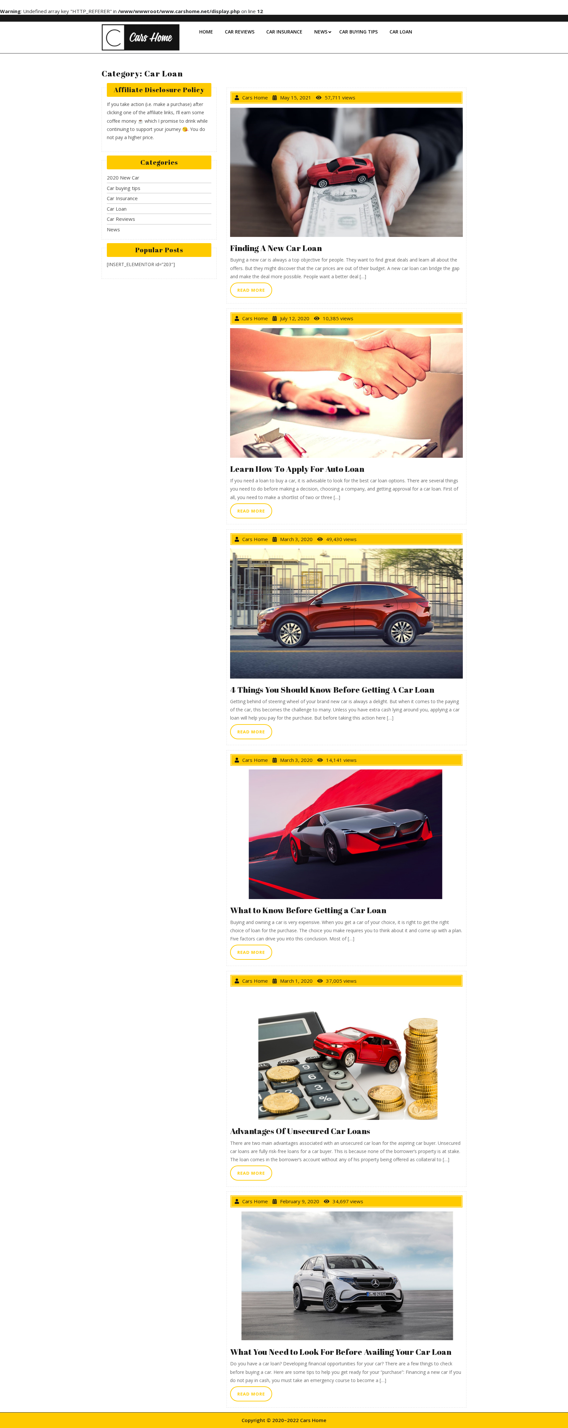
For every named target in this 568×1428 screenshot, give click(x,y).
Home (206, 32)
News (320, 32)
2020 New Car (123, 177)
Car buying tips (358, 32)
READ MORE (254, 288)
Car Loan (401, 32)
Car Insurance (284, 32)
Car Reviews (239, 32)
